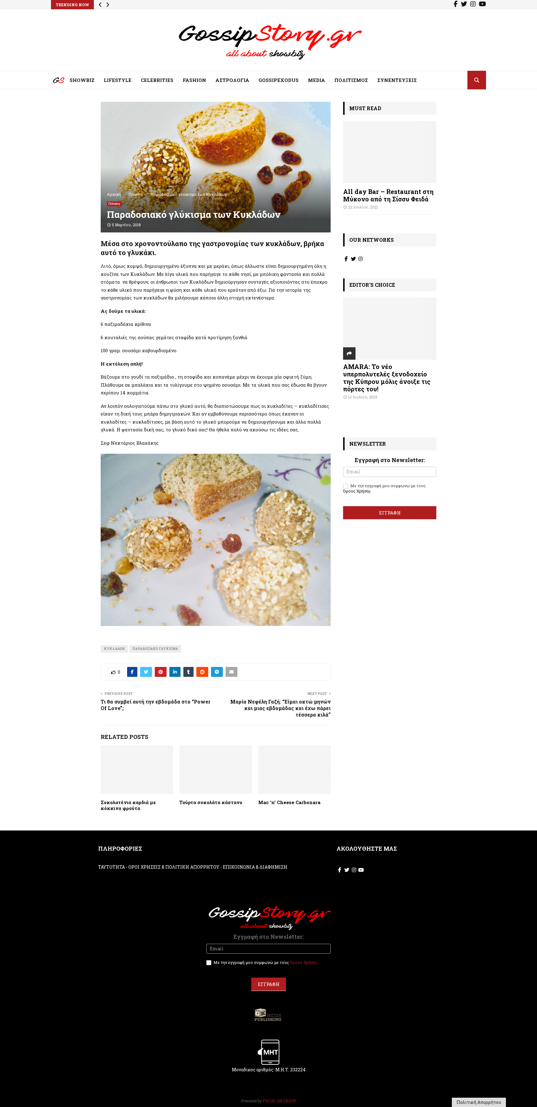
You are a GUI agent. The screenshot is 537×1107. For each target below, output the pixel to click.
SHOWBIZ (82, 80)
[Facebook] (456, 4)
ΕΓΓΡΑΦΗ (390, 513)
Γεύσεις (114, 204)
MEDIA (316, 80)
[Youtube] (482, 4)
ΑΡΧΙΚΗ (54, 81)
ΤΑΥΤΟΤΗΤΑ (111, 867)
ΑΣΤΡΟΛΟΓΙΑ (232, 80)
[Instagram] (473, 4)
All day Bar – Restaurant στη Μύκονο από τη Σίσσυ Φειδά (388, 195)
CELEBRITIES (157, 80)
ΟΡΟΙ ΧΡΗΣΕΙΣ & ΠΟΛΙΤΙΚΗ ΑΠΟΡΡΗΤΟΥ (173, 867)
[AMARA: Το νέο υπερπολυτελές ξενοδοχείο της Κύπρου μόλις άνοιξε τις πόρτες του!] (389, 329)
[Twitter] (464, 4)
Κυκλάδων (114, 649)
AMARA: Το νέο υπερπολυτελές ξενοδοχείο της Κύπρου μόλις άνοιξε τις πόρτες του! (386, 377)
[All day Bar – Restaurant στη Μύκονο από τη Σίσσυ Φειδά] (389, 152)
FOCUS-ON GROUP (279, 1100)
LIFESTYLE (117, 80)
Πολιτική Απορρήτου (479, 1102)
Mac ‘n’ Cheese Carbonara (289, 802)
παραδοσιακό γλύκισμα (155, 649)
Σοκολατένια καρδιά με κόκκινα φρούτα (128, 805)
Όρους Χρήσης (357, 491)
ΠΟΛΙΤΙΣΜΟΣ (351, 80)
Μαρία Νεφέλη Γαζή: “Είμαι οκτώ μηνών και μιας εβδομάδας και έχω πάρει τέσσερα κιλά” (280, 708)
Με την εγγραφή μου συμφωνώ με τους (384, 488)
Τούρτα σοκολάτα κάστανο (210, 802)
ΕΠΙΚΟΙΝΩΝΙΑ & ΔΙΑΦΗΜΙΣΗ (255, 867)
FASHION (194, 80)
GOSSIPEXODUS (279, 80)
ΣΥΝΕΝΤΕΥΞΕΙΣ (397, 80)
